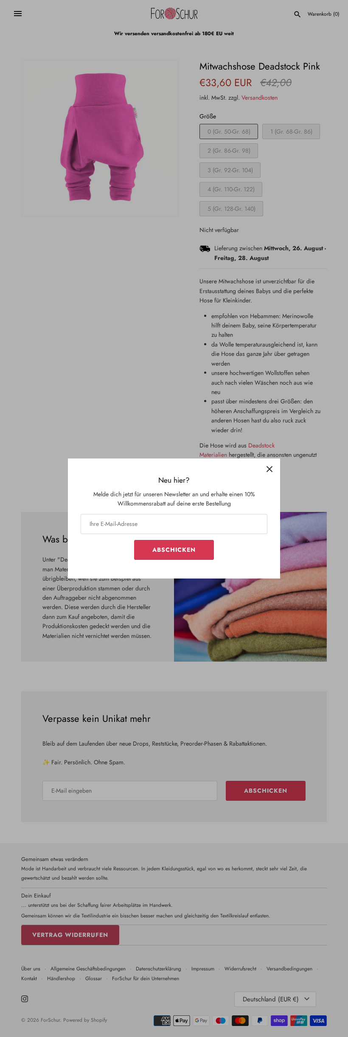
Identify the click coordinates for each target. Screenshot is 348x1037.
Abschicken (174, 549)
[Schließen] (269, 469)
